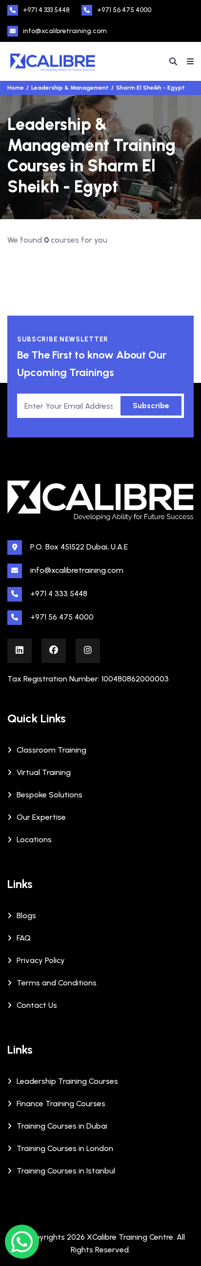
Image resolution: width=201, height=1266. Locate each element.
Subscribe (151, 405)
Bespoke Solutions (49, 794)
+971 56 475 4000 (124, 10)
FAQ (24, 938)
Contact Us (37, 1005)
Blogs (26, 915)
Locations (34, 839)
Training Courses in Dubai (62, 1126)
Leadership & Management (70, 87)
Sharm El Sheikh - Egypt (150, 87)
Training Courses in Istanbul (66, 1170)
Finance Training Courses (61, 1103)
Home (15, 87)
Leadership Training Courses (67, 1081)
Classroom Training (51, 750)
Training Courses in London (65, 1148)
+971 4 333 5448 (46, 10)
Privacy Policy (41, 960)
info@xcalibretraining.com (65, 31)
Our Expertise (41, 817)
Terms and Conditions (57, 982)
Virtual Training (44, 772)
